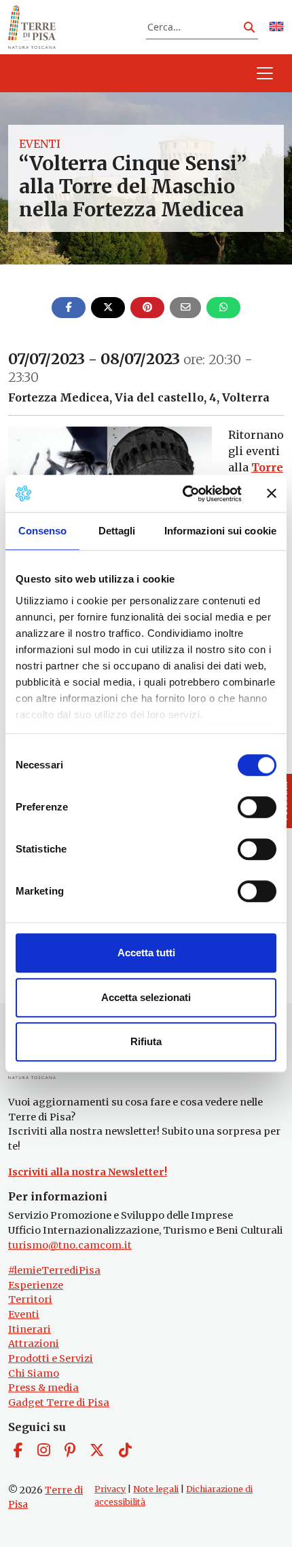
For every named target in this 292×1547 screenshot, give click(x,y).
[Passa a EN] (276, 27)
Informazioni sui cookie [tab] (220, 530)
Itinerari (29, 1329)
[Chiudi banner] (271, 493)
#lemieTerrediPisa (54, 1270)
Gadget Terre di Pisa (58, 1402)
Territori (30, 1299)
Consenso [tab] (42, 530)
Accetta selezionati (146, 997)
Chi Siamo (33, 1373)
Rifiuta (146, 1041)
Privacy (110, 1489)
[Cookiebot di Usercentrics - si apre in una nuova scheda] (184, 494)
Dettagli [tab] (117, 530)
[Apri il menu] (265, 73)
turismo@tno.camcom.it (70, 1245)
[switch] (257, 807)
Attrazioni (33, 1343)
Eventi (39, 144)
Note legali (156, 1489)
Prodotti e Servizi (50, 1358)
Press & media (43, 1388)
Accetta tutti (146, 952)
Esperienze (35, 1285)
